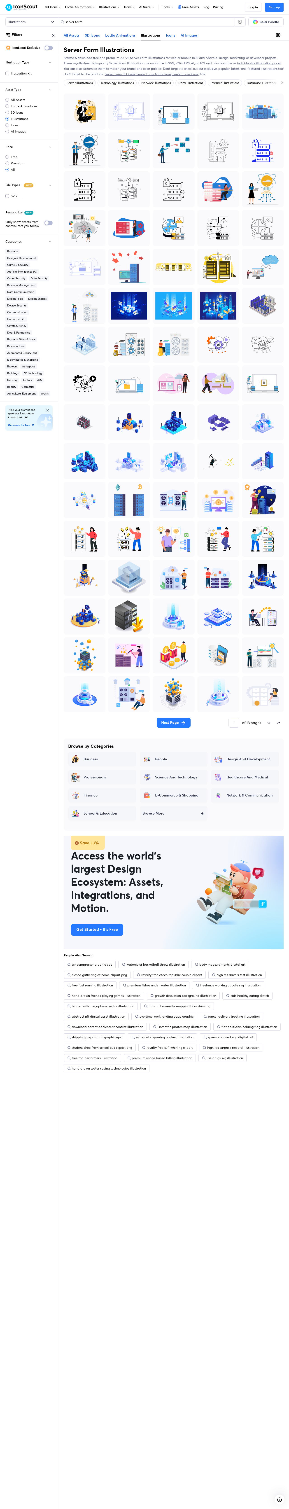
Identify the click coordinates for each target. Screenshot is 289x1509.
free (96, 58)
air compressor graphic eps (92, 964)
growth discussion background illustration (185, 996)
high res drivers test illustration (239, 975)
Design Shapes (37, 298)
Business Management (21, 285)
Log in (253, 7)
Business (12, 251)
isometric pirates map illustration (182, 1027)
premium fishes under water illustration (156, 985)
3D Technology (33, 373)
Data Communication (20, 292)
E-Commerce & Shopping (176, 795)
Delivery (12, 380)
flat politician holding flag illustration (249, 1027)
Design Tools (15, 298)
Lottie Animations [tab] (120, 35)
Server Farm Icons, (185, 74)
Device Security (16, 305)
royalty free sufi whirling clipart (170, 1048)
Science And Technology (176, 777)
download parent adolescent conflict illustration (107, 1027)
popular (224, 69)
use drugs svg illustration (225, 1058)
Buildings (13, 373)
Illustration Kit (21, 73)
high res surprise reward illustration (233, 1048)
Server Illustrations (80, 83)
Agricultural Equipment (21, 393)
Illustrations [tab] (151, 35)
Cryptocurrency (16, 325)
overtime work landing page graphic (166, 1016)
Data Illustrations (190, 83)
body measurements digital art (222, 964)
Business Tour (15, 346)
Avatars (27, 380)
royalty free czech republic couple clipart (171, 975)
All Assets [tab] (71, 35)
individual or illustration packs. (259, 63)
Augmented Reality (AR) (22, 353)
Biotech (12, 366)
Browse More (153, 813)
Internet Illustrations (225, 83)
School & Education (100, 813)
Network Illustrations (156, 83)
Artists (45, 393)
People (161, 759)
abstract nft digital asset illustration (98, 1016)
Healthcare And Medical (247, 777)
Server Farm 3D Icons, (120, 74)
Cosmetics (27, 386)
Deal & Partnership (18, 332)
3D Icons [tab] (92, 35)
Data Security (39, 278)
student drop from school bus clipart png (102, 1048)
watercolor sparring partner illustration (164, 1037)
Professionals (95, 777)
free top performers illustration (94, 1058)
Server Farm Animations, (154, 74)
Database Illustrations (262, 83)
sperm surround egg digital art (230, 1037)
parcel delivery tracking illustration (234, 1016)
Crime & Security (17, 264)
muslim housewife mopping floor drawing (179, 1006)
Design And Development (248, 759)
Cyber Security (16, 278)
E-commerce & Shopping (22, 359)
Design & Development (21, 258)
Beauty (11, 386)
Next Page (170, 722)
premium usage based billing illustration (162, 1058)
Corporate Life (16, 319)
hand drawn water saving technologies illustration (109, 1068)
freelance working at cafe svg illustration (230, 985)
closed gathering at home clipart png (99, 975)
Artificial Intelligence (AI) (22, 271)
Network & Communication (249, 795)
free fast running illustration (92, 985)
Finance (91, 795)
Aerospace (28, 366)
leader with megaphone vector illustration (103, 1006)
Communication (17, 312)
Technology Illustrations (117, 83)
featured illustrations (262, 69)
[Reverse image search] (240, 22)
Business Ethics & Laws (21, 339)
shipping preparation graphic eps (96, 1037)
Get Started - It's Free (97, 930)
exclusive (210, 69)
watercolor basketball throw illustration (155, 964)
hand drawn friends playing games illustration (106, 996)
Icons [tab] (170, 35)
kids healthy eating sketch (250, 996)
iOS (39, 380)
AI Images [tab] (189, 35)
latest (235, 69)
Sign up (274, 7)
